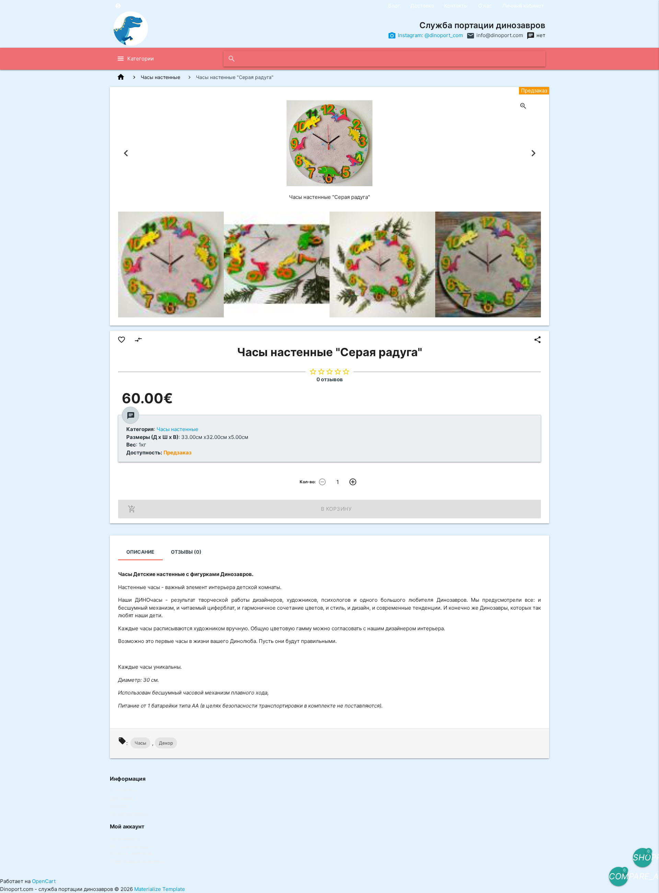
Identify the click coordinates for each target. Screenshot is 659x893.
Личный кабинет (523, 5)
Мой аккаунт (125, 838)
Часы (140, 743)
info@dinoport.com (499, 35)
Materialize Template (159, 889)
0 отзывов (329, 379)
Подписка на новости (136, 861)
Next (533, 153)
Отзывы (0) (186, 552)
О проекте (123, 790)
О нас (485, 5)
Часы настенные (160, 77)
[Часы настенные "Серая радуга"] (171, 264)
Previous (126, 153)
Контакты (456, 5)
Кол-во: (308, 481)
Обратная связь (129, 814)
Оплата (119, 806)
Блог (394, 5)
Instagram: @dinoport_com (430, 35)
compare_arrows (138, 340)
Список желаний (131, 853)
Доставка (422, 5)
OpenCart (44, 881)
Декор (166, 743)
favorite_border (121, 340)
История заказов (130, 846)
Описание (140, 552)
